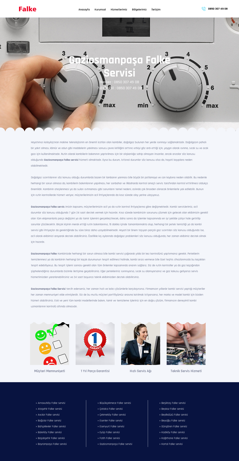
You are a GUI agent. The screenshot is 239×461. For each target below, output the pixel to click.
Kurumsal (100, 9)
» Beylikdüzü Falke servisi (173, 415)
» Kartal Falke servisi (171, 444)
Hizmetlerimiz (119, 9)
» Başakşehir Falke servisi (50, 438)
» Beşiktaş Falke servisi (172, 403)
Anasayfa (84, 9)
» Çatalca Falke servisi (110, 409)
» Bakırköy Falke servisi (49, 432)
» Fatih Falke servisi (109, 438)
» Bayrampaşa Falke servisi (51, 444)
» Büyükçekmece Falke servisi (114, 403)
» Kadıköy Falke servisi (172, 432)
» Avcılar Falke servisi (48, 415)
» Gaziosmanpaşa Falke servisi (115, 444)
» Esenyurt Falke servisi (111, 426)
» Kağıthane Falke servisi (173, 438)
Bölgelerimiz (139, 9)
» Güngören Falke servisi (173, 426)
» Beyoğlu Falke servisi (172, 420)
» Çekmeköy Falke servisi (112, 415)
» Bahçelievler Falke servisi (51, 426)
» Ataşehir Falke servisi (49, 409)
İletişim (156, 9)
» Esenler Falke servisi (110, 420)
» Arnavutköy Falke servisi (50, 403)
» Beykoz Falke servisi (171, 409)
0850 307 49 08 (218, 9)
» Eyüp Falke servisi (109, 432)
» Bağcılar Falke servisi (48, 420)
